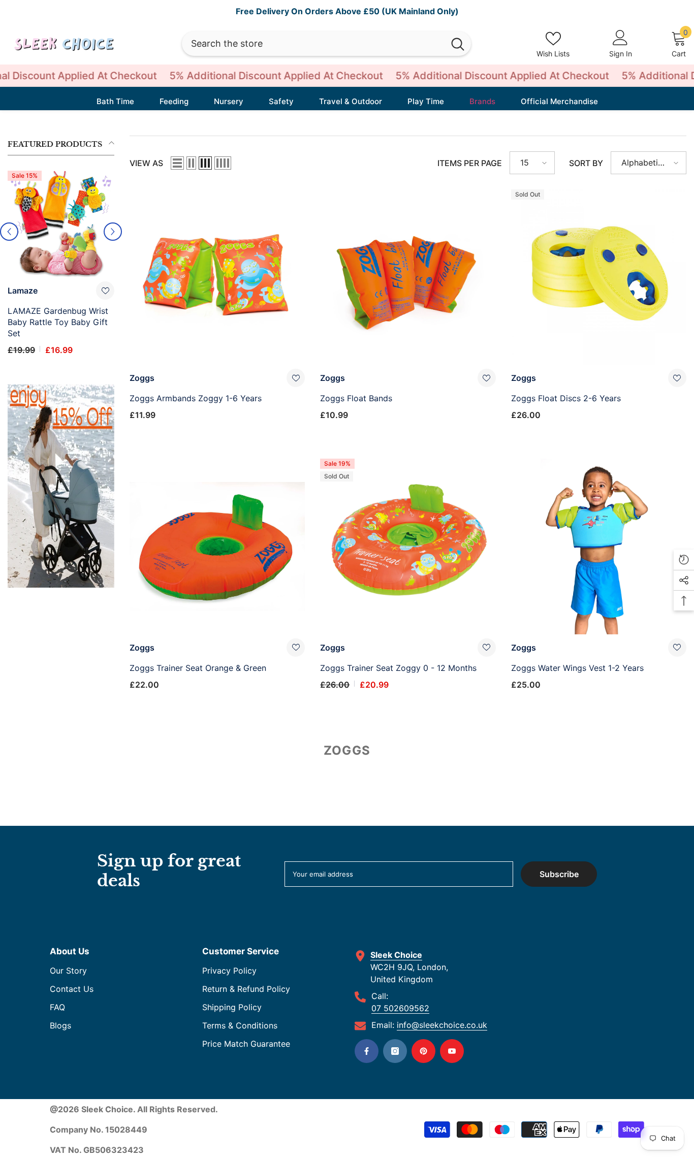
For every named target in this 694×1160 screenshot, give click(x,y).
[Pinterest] (423, 1051)
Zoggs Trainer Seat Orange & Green (198, 668)
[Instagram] (395, 1051)
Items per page (469, 163)
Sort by (586, 163)
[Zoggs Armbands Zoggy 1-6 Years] (217, 277)
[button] (177, 163)
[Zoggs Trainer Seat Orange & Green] (217, 546)
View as (146, 163)
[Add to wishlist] (105, 290)
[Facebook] (366, 1051)
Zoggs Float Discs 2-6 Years (566, 398)
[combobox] (313, 43)
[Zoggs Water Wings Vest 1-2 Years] (598, 546)
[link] (61, 463)
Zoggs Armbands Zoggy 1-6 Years (196, 398)
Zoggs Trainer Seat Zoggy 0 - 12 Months (398, 668)
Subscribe (559, 874)
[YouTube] (452, 1051)
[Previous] (9, 220)
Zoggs (142, 378)
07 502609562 (400, 1008)
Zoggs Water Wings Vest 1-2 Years (577, 668)
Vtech (19, 290)
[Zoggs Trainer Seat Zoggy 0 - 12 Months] (407, 546)
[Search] (326, 43)
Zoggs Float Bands (356, 398)
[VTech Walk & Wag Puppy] (61, 224)
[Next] (113, 220)
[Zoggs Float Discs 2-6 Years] (598, 277)
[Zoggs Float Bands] (407, 277)
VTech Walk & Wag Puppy (57, 311)
